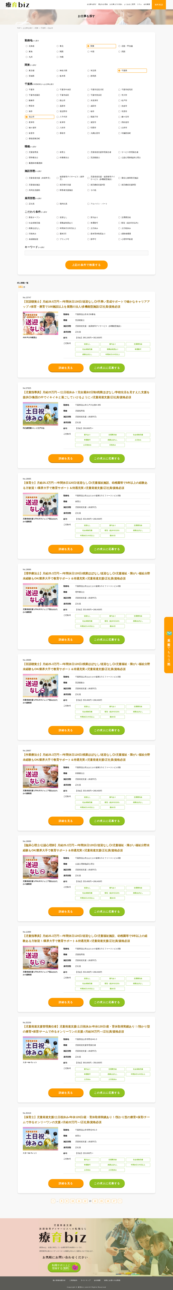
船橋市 (31, 100)
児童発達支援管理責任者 (101, 152)
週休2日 (63, 234)
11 (79, 1201)
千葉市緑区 (64, 95)
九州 (30, 57)
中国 (92, 52)
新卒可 (93, 239)
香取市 (62, 133)
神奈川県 (63, 71)
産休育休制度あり (98, 234)
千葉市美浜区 (96, 95)
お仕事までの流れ (116, 4)
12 (85, 1201)
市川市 (124, 95)
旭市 (30, 111)
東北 (61, 46)
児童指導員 (33, 152)
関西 (61, 52)
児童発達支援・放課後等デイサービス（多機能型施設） (103, 178)
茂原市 (62, 106)
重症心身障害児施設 (129, 178)
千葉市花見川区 (97, 90)
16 (108, 1201)
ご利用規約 (73, 1280)
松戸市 (124, 100)
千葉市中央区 (65, 90)
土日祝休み (126, 228)
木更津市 (94, 100)
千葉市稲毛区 (127, 90)
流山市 (50, 28)
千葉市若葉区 (34, 95)
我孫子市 (94, 117)
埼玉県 (93, 71)
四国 (123, 52)
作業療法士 (64, 158)
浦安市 (93, 122)
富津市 (62, 122)
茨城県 (31, 76)
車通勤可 (94, 223)
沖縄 (61, 57)
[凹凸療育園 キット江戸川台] (40, 414)
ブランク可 (64, 239)
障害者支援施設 (66, 190)
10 (72, 1201)
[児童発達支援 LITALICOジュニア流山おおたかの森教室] (40, 504)
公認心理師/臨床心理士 (131, 158)
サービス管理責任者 (129, 152)
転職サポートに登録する (61, 1267)
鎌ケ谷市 (125, 117)
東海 (30, 52)
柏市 (92, 111)
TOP (18, 28)
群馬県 (93, 76)
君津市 (31, 122)
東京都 (31, 71)
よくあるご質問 (129, 4)
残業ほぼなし (34, 228)
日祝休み (32, 234)
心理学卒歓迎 (127, 239)
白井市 (124, 128)
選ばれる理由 (103, 4)
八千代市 (63, 117)
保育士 (62, 152)
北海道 (31, 46)
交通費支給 (126, 217)
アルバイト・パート (99, 204)
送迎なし (63, 217)
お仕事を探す (91, 4)
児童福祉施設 (34, 185)
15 (101, 1201)
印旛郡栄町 (126, 133)
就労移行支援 (65, 185)
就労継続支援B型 (128, 185)
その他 (93, 190)
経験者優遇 (126, 234)
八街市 (62, 128)
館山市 (62, 100)
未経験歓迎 (33, 239)
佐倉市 (124, 106)
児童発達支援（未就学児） (40, 178)
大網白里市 (95, 133)
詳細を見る (66, 367)
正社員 (31, 204)
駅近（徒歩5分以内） (130, 223)
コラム (139, 4)
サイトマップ (86, 1280)
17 (114, 1201)
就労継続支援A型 (98, 185)
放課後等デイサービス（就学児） (72, 178)
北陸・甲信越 (127, 46)
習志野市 (63, 111)
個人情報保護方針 (59, 1280)
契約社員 (63, 204)
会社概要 (147, 4)
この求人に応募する (107, 367)
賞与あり (94, 217)
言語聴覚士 (95, 158)
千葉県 (43, 28)
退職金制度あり (66, 223)
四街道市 (125, 122)
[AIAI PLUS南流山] (40, 323)
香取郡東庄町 (34, 139)
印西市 (93, 128)
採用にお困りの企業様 (112, 1280)
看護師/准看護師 (35, 163)
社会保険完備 (34, 223)
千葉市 (31, 90)
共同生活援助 (34, 190)
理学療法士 (33, 158)
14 (95, 1201)
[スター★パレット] (40, 1048)
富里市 (31, 133)
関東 (36, 28)
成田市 (93, 106)
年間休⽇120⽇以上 (68, 228)
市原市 (124, 111)
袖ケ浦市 (32, 128)
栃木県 (62, 76)
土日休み (94, 228)
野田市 (31, 106)
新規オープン (34, 217)
